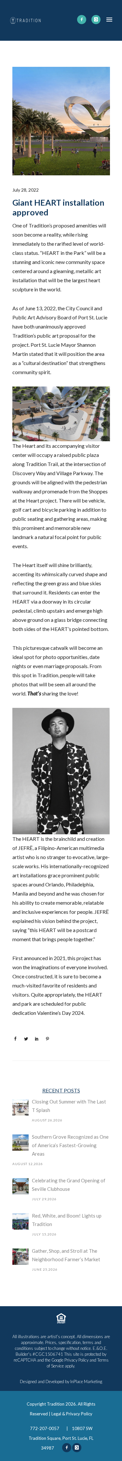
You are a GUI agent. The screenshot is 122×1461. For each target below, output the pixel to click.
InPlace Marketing (86, 1381)
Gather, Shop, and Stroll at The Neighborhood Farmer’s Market (66, 1255)
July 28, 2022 (25, 190)
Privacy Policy (76, 1360)
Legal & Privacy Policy (71, 1413)
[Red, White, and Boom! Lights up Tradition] (20, 1221)
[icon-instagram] (96, 19)
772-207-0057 (45, 1428)
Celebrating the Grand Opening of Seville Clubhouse (68, 1184)
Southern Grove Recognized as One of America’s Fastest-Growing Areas (70, 1145)
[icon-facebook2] (81, 19)
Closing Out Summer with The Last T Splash (69, 1106)
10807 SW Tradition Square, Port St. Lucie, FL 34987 (61, 1438)
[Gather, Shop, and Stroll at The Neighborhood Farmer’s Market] (20, 1257)
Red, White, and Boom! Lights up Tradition (67, 1220)
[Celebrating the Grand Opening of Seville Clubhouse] (20, 1186)
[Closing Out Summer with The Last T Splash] (20, 1107)
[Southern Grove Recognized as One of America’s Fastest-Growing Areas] (20, 1142)
